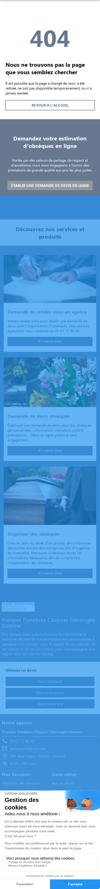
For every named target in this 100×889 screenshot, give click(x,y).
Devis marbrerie (50, 703)
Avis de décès (62, 783)
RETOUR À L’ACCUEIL (50, 105)
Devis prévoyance (50, 692)
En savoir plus (50, 341)
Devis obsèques (50, 681)
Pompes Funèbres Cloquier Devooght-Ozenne (42, 731)
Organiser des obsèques (21, 783)
